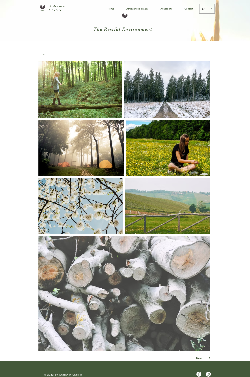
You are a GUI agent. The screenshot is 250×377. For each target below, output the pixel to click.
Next (199, 358)
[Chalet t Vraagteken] (198, 374)
